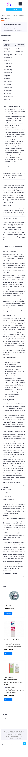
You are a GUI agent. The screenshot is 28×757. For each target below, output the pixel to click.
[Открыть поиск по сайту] (20, 3)
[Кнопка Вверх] (24, 743)
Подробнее (8, 613)
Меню (15, 9)
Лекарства (5, 718)
